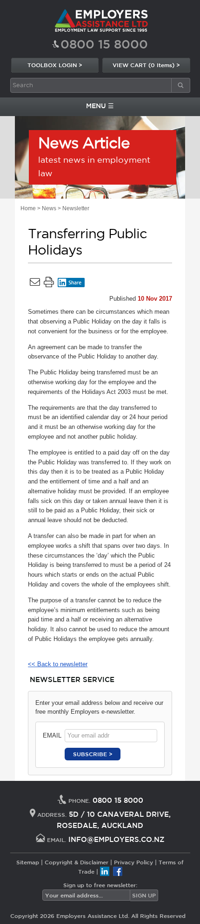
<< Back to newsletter (57, 664)
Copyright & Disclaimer (76, 862)
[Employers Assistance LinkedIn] (104, 871)
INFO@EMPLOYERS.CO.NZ (116, 839)
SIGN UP (144, 895)
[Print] (49, 284)
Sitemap (27, 862)
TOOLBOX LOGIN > (54, 65)
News (49, 208)
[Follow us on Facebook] (117, 871)
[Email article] (35, 284)
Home (28, 208)
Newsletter (75, 208)
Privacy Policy (133, 862)
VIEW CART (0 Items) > (146, 65)
